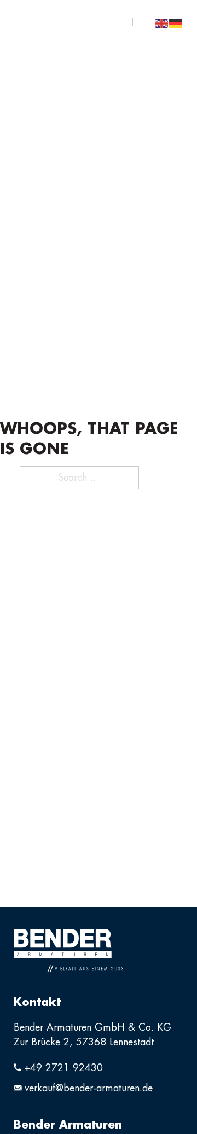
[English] (162, 22)
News (148, 7)
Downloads (67, 7)
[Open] (172, 43)
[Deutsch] (176, 22)
